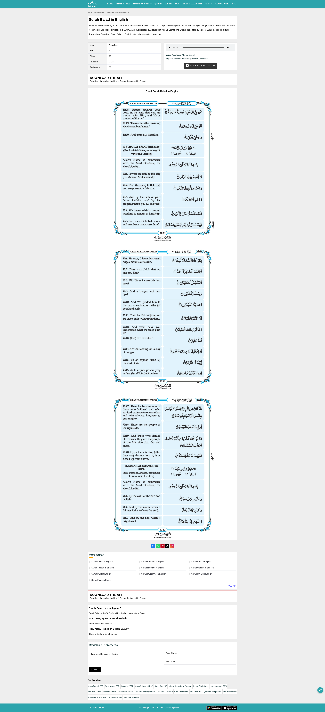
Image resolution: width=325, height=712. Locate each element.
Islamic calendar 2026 (218, 686)
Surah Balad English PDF (202, 65)
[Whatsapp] (158, 546)
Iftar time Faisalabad (125, 692)
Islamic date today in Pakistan (180, 686)
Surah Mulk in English (101, 574)
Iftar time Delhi (195, 692)
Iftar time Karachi (94, 692)
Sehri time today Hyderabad (145, 692)
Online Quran (99, 12)
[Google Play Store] (199, 79)
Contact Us (153, 708)
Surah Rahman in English (153, 568)
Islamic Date (222, 4)
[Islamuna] (92, 4)
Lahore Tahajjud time (200, 686)
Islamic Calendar (192, 4)
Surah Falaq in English (101, 580)
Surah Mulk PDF (161, 686)
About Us (142, 708)
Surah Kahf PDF (127, 686)
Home (110, 4)
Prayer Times (123, 4)
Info (234, 4)
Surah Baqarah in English (153, 562)
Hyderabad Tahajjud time (212, 692)
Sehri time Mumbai (181, 692)
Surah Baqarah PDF (95, 686)
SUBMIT (95, 670)
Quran (158, 4)
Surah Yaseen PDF (112, 686)
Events (168, 4)
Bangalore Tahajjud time (97, 697)
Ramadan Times (141, 4)
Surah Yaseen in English (102, 568)
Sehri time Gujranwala (165, 692)
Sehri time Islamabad (131, 697)
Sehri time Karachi (115, 697)
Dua (177, 4)
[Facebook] (153, 546)
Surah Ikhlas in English (201, 574)
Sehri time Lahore (109, 692)
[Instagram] (172, 546)
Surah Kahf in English (201, 562)
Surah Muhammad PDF (144, 686)
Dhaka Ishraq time (230, 692)
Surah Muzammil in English (153, 574)
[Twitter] (167, 546)
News (176, 708)
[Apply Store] (223, 79)
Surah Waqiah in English (202, 568)
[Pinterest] (162, 546)
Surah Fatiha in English (102, 562)
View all (232, 586)
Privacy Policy (166, 708)
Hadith (208, 4)
